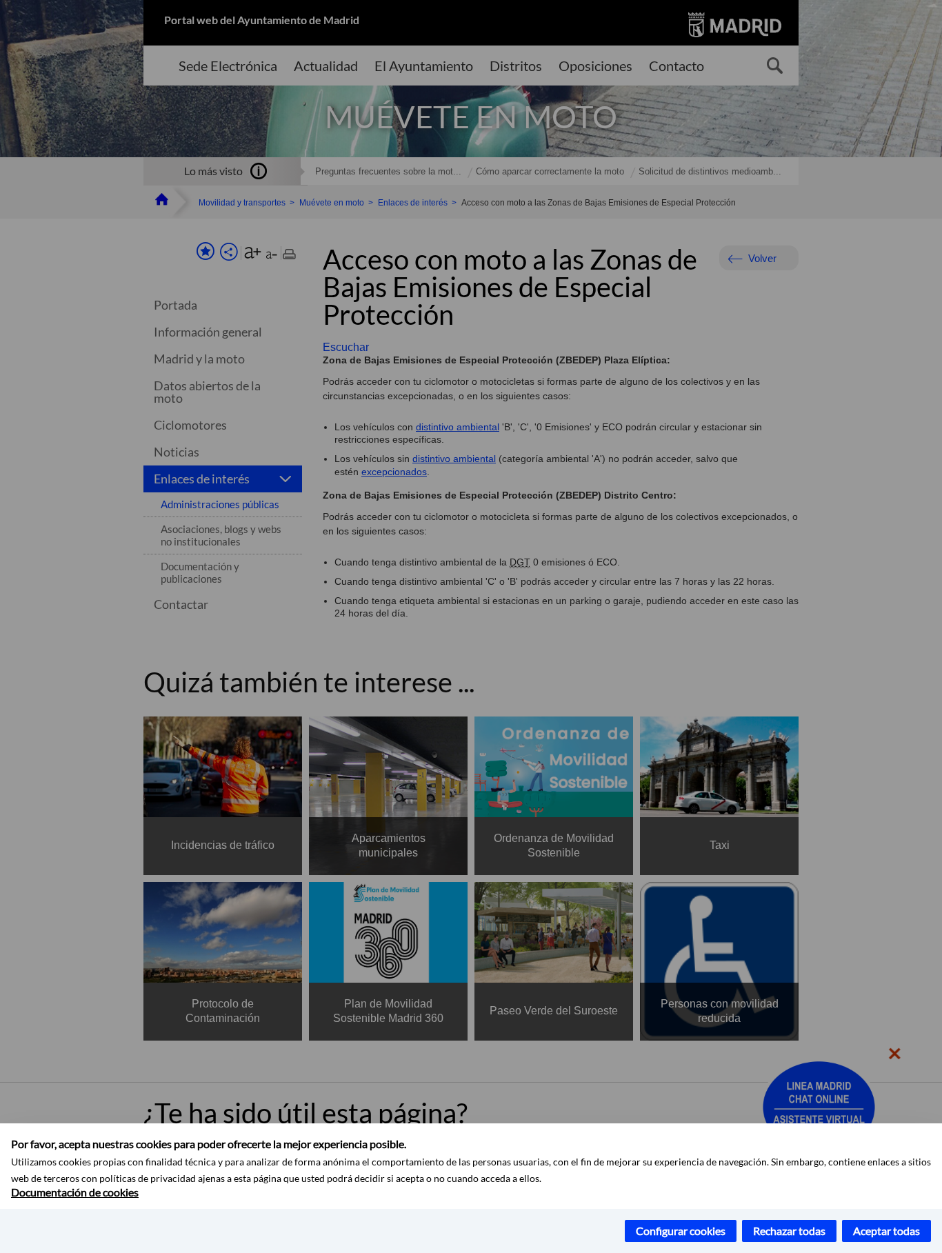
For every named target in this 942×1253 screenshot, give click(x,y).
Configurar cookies (680, 1230)
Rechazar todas (789, 1230)
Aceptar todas (886, 1230)
